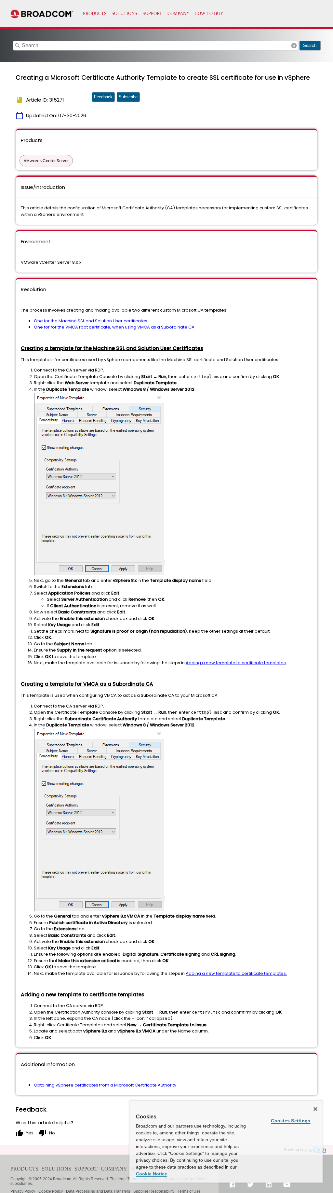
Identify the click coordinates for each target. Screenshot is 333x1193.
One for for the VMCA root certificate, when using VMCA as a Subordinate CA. (114, 327)
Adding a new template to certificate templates (236, 663)
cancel (294, 45)
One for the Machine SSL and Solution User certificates (90, 321)
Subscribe (128, 96)
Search (309, 45)
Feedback (103, 96)
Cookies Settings (290, 1120)
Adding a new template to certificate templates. (236, 973)
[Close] (315, 1109)
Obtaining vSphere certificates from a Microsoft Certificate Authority (105, 1085)
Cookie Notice (151, 1173)
